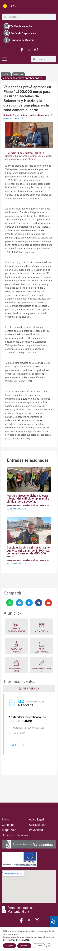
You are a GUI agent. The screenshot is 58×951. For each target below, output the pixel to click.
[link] (9, 602)
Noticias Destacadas (39, 115)
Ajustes (39, 945)
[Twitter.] (29, 49)
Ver (14, 745)
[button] (9, 602)
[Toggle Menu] (4, 59)
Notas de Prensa (11, 115)
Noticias (18, 74)
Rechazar (24, 945)
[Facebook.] (21, 49)
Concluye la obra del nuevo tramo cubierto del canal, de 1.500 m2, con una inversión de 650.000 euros (28, 552)
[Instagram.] (36, 49)
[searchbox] (31, 17)
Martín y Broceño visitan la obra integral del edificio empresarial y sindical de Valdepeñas (28, 498)
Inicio (6, 74)
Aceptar (9, 945)
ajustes (25, 940)
